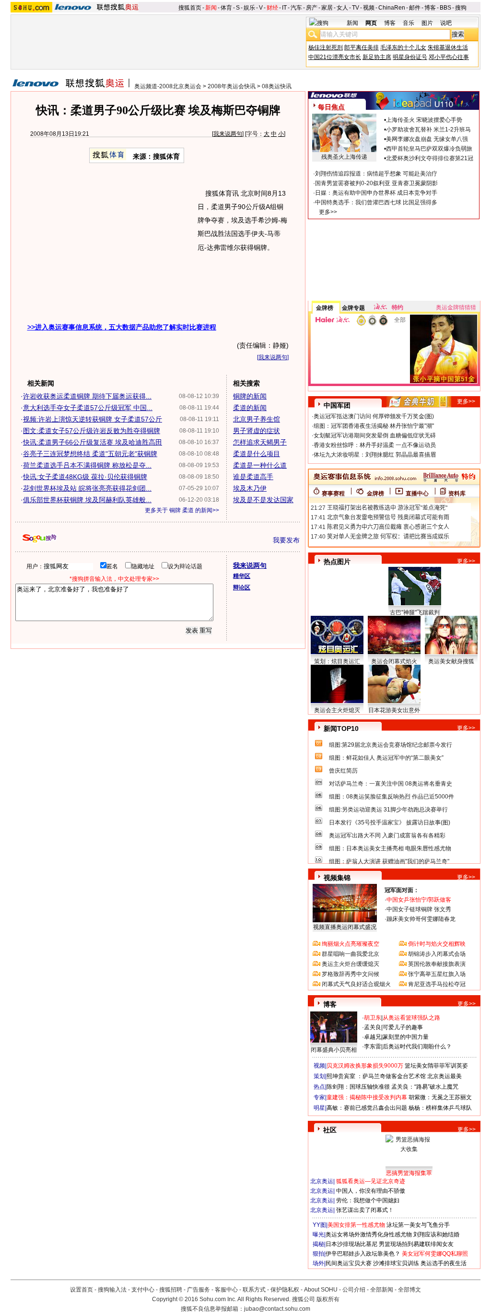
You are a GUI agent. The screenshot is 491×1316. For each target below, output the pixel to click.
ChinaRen (391, 7)
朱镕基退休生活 (448, 47)
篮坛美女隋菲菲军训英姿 (436, 1065)
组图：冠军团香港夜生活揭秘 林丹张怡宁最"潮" (374, 426)
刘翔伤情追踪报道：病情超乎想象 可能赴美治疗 (376, 173)
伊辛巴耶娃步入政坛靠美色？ (363, 1253)
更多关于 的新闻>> (182, 510)
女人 (342, 7)
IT (284, 7)
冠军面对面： (402, 890)
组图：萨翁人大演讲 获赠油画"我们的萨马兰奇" (389, 861)
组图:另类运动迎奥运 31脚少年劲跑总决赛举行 (388, 809)
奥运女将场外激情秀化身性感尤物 (369, 1234)
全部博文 (409, 1289)
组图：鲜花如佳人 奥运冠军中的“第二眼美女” (386, 757)
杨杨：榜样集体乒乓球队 (440, 1107)
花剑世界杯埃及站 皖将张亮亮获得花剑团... (87, 488)
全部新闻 (381, 1289)
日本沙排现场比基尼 (351, 1244)
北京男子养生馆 (256, 419)
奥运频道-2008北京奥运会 (167, 86)
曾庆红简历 (343, 770)
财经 (272, 7)
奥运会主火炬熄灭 (337, 710)
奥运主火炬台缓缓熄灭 (350, 964)
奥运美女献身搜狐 (451, 661)
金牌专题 (353, 308)
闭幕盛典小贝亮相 (334, 1049)
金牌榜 (324, 308)
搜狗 (461, 7)
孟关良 (372, 1027)
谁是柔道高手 (253, 477)
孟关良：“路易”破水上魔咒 (424, 1086)
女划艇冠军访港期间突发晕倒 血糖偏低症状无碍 (375, 435)
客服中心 (226, 1289)
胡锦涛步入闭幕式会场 (437, 954)
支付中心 (142, 1289)
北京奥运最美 (444, 1076)
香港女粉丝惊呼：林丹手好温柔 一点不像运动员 (375, 445)
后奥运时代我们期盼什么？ (417, 1046)
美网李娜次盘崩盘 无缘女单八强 (427, 139)
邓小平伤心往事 (449, 57)
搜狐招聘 (170, 1289)
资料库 (457, 493)
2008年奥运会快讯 (232, 86)
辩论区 (241, 587)
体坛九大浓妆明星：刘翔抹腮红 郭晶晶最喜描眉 (375, 454)
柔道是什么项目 (256, 454)
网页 (371, 23)
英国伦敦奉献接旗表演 (437, 964)
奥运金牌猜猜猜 (456, 307)
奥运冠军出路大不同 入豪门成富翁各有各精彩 (387, 835)
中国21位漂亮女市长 (334, 57)
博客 (430, 7)
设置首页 (81, 1289)
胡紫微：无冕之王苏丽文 (440, 1097)
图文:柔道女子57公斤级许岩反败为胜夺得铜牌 (91, 431)
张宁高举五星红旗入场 (437, 974)
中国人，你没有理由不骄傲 (370, 1190)
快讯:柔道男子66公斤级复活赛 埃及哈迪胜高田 (92, 442)
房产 (311, 7)
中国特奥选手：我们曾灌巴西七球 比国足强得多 (376, 202)
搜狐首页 (189, 7)
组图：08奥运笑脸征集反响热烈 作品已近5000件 (391, 796)
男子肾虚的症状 (256, 431)
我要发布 (286, 540)
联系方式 (254, 1289)
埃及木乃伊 (250, 488)
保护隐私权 (284, 1289)
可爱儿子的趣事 (403, 1027)
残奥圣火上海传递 (344, 156)
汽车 (296, 7)
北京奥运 (321, 1181)
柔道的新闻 (250, 407)
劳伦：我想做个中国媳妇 (367, 1200)
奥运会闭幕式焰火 (394, 661)
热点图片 (337, 561)
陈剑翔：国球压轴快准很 (358, 1086)
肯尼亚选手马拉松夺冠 (437, 984)
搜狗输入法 (112, 1289)
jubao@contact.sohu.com (277, 1308)
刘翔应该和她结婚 (436, 1234)
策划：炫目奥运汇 (337, 661)
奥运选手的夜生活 (444, 1263)
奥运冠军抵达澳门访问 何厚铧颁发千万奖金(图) (374, 416)
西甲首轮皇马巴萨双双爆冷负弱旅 (429, 148)
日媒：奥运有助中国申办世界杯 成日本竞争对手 (376, 192)
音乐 (408, 23)
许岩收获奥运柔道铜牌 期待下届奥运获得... (87, 396)
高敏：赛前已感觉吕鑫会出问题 (367, 1107)
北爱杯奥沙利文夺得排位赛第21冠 (429, 158)
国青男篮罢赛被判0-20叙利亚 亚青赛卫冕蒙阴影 (376, 183)
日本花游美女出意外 (394, 710)
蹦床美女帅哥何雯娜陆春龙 (421, 919)
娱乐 (249, 7)
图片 (427, 23)
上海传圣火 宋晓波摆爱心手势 (424, 120)
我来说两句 (227, 133)
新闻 (211, 7)
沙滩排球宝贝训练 (396, 1263)
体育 (226, 7)
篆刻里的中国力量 (406, 1037)
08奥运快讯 (277, 86)
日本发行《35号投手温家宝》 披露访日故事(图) (389, 822)
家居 (327, 7)
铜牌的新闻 (250, 396)
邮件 (415, 7)
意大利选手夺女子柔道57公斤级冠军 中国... (87, 407)
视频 (368, 7)
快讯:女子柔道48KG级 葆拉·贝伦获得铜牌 (85, 477)
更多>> (328, 212)
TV (355, 7)
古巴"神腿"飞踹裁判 (415, 612)
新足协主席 (376, 57)
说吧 (446, 23)
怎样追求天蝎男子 (260, 442)
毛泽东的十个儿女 (403, 47)
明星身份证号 (410, 57)
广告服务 (198, 1289)
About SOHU (321, 1289)
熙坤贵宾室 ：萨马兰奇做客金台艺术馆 (376, 1076)
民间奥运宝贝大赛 (349, 1263)
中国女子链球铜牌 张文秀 (418, 909)
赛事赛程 (333, 493)
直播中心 (417, 493)
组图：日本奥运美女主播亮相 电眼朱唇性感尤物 (390, 848)
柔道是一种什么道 (260, 465)
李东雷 (372, 1046)
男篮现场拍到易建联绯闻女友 (416, 1244)
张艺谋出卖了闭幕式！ (365, 1210)
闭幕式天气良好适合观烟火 (356, 984)
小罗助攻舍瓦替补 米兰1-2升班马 (428, 129)
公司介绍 (353, 1289)
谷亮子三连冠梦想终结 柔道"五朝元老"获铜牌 (90, 454)
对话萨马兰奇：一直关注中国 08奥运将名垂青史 (390, 783)
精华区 (241, 576)
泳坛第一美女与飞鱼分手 (418, 1225)
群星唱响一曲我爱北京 (350, 954)
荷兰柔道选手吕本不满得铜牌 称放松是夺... (87, 465)
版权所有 (327, 1299)
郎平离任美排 (361, 47)
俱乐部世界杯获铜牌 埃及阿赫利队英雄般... (87, 500)
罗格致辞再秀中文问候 (350, 974)
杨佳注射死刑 (325, 47)
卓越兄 (372, 1037)
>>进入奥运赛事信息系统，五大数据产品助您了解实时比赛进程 (121, 327)
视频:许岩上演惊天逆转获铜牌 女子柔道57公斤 (92, 419)
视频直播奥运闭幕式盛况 (344, 927)
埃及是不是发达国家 (263, 500)
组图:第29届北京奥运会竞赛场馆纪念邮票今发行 (390, 744)
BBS (445, 7)
